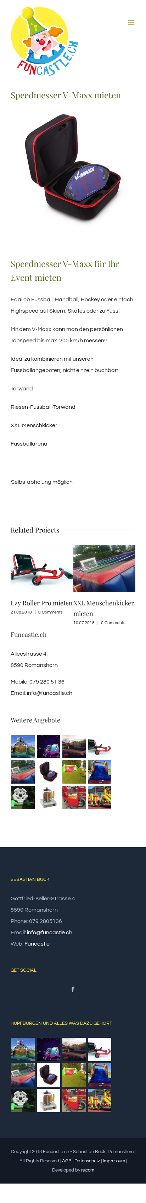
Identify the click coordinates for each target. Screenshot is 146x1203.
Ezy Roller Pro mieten (42, 603)
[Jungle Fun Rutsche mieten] (99, 772)
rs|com (87, 1170)
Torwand (22, 388)
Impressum (114, 1160)
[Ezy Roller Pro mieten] (99, 746)
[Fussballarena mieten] (74, 746)
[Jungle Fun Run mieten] (99, 797)
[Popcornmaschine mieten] (74, 797)
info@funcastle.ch (49, 693)
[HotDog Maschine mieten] (48, 797)
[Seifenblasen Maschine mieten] (48, 746)
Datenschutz (87, 1160)
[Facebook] (73, 989)
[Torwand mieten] (74, 772)
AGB (67, 1160)
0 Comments (50, 612)
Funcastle (37, 944)
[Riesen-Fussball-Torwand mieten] (23, 797)
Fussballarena (29, 444)
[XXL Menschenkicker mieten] (23, 772)
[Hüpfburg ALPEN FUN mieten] (23, 746)
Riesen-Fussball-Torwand (43, 407)
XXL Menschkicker (34, 425)
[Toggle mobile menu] (131, 22)
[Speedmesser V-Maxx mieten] (48, 772)
